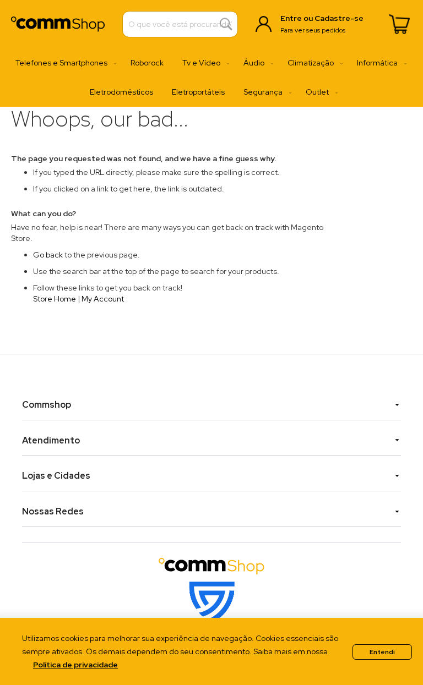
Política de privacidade (75, 665)
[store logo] (58, 24)
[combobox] (180, 24)
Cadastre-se (339, 18)
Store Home (54, 299)
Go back (48, 255)
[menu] (211, 77)
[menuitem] (63, 63)
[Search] (226, 24)
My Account (103, 299)
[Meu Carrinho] (399, 24)
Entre (291, 18)
